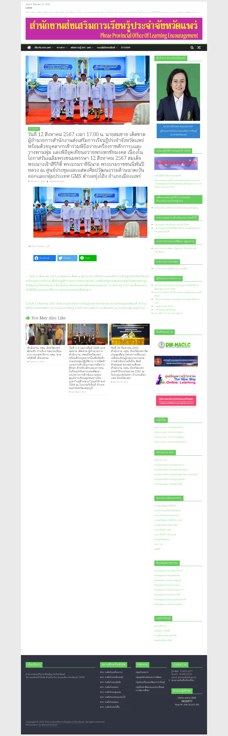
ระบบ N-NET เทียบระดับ (165, 534)
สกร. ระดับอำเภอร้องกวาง (111, 672)
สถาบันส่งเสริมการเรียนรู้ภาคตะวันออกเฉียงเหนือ (176, 474)
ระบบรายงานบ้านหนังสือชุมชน (167, 510)
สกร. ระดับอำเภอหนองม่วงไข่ (112, 697)
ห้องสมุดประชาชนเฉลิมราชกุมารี (168, 570)
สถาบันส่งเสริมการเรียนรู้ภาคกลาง (169, 465)
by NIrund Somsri (47, 725)
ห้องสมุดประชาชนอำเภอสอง (166, 585)
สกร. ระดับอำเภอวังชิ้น (110, 707)
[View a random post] (199, 47)
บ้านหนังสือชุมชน (162, 539)
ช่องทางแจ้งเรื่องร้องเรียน (182, 680)
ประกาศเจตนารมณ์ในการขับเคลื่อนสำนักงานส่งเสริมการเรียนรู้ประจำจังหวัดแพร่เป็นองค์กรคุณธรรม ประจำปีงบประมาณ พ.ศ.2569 (178, 184)
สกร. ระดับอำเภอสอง (109, 702)
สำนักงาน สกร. (161, 460)
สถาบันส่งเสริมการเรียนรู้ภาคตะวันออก (171, 470)
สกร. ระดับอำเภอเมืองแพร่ (111, 677)
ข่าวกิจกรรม (33, 129)
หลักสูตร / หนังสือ (162, 631)
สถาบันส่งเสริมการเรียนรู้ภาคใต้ (168, 484)
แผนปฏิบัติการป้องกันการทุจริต (167, 176)
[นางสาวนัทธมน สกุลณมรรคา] (178, 92)
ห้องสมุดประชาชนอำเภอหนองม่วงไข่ (170, 599)
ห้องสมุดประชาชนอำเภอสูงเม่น (168, 580)
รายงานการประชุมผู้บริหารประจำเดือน (171, 268)
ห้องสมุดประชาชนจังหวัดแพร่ (167, 575)
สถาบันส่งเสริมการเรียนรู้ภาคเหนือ (169, 479)
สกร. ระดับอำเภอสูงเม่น (110, 692)
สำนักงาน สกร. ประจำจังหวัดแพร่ (168, 427)
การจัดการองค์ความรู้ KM (165, 635)
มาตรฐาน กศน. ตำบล (163, 306)
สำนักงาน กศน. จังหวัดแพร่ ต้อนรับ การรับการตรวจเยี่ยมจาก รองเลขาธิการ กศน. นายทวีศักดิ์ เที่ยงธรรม (44, 353)
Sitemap (125, 47)
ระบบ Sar (158, 544)
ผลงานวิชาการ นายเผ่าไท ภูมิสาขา (168, 313)
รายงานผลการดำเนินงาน (165, 310)
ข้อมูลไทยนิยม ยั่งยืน (163, 640)
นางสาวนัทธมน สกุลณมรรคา (178, 127)
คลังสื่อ (157, 549)
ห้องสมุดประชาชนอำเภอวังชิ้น (167, 595)
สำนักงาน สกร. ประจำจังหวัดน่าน (168, 432)
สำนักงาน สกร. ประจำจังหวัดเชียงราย (170, 442)
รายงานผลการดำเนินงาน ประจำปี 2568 (171, 224)
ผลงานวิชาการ (160, 626)
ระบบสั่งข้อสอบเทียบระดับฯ (166, 525)
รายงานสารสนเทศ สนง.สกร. (167, 515)
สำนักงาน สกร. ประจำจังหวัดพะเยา (169, 437)
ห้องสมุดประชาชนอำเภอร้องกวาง (168, 590)
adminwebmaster (57, 181)
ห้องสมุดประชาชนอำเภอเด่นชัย (168, 604)
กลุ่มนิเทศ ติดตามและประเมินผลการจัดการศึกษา (150, 689)
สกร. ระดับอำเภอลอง (109, 687)
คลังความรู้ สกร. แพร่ (81, 47)
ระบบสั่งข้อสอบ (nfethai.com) (168, 520)
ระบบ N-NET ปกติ (162, 530)
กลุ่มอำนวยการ (142, 672)
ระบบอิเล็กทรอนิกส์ (106, 47)
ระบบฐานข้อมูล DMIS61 (165, 506)
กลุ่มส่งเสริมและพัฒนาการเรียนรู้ (150, 682)
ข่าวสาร (61, 47)
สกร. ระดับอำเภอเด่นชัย (110, 682)
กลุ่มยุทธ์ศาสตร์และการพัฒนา (149, 677)
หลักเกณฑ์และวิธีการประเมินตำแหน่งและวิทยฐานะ (176, 208)
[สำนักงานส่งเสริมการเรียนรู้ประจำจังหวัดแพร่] (29, 47)
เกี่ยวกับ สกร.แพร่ (42, 47)
